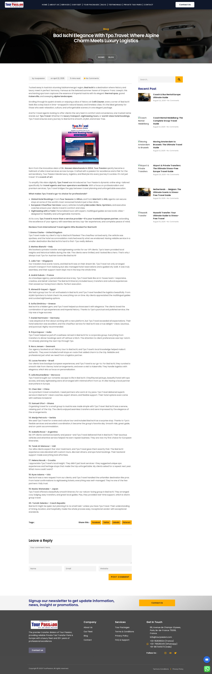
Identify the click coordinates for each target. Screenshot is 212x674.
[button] (96, 522)
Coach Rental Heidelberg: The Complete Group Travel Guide (168, 120)
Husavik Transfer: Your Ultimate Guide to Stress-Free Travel (166, 215)
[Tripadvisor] (170, 653)
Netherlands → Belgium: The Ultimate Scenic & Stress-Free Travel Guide (167, 192)
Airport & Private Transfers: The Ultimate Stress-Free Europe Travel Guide (167, 168)
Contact (148, 4)
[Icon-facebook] (160, 653)
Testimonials (115, 4)
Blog (103, 4)
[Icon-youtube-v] (180, 653)
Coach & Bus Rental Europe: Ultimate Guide (167, 96)
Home (44, 4)
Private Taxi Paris (133, 4)
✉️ (206, 659)
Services (65, 4)
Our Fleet (76, 4)
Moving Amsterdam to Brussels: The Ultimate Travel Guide (167, 144)
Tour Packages (91, 4)
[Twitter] (175, 653)
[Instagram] (165, 653)
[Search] (179, 79)
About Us (54, 4)
